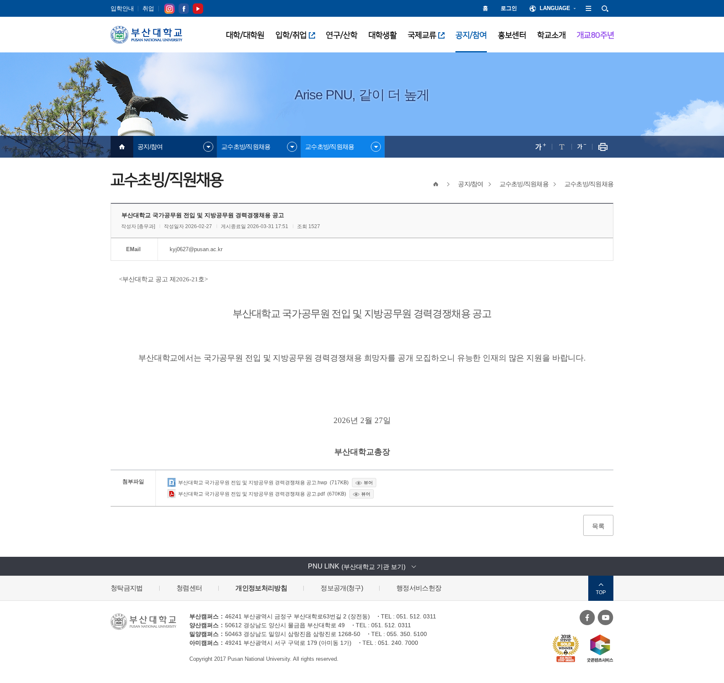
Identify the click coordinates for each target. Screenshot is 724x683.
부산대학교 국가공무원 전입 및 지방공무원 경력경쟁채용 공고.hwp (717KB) (263, 483)
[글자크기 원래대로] (561, 147)
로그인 (509, 8)
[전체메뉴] (588, 8)
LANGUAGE (555, 8)
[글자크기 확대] (541, 147)
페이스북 (183, 8)
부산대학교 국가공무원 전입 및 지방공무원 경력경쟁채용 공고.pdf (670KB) (262, 494)
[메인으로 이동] (122, 147)
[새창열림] (587, 617)
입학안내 (122, 8)
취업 (148, 8)
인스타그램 (169, 8)
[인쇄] (602, 147)
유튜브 (198, 8)
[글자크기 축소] (581, 147)
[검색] (605, 8)
